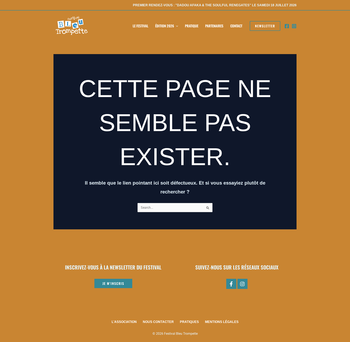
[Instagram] (294, 26)
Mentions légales (222, 322)
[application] (176, 26)
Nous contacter (158, 322)
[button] (265, 26)
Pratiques (189, 322)
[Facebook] (286, 26)
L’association (124, 322)
